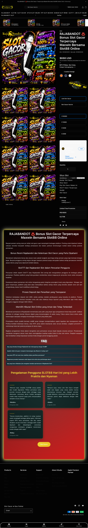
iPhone (6, 481)
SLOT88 (13, 13)
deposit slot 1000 (26, 297)
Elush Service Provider (27, 484)
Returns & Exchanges (42, 481)
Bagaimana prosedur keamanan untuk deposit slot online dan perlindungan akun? (29, 359)
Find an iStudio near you (58, 478)
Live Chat (79, 526)
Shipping (69, 60)
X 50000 (64, 116)
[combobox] (41, 7)
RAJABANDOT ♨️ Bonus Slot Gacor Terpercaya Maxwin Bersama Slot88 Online (44, 1)
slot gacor (34, 243)
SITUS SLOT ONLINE (33, 13)
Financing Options (25, 487)
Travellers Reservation (27, 493)
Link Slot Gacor (66, 98)
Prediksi (61, 526)
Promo (9, 526)
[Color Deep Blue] (65, 75)
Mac (5, 474)
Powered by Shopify (78, 514)
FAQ (37, 487)
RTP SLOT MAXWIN (47, 13)
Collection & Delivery (42, 478)
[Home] (7, 7)
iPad (5, 478)
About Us (55, 474)
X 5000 (63, 128)
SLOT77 (71, 13)
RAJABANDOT (5, 13)
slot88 (32, 321)
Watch (6, 484)
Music (6, 487)
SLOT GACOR (21, 13)
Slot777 (6, 493)
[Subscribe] (31, 511)
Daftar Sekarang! (66, 1)
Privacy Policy (40, 490)
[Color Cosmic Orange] (61, 75)
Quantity (62, 165)
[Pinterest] (66, 225)
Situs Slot (7, 497)
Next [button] (86, 1)
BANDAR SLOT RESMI (61, 13)
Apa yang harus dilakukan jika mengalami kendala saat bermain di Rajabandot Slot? (29, 363)
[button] (5, 13)
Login (26, 526)
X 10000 (64, 122)
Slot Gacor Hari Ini (67, 104)
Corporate (23, 478)
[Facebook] (61, 225)
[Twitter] (64, 225)
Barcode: (73, 52)
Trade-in (22, 490)
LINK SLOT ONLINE (81, 13)
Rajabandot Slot (37, 272)
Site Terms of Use (41, 493)
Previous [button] (2, 1)
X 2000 (63, 134)
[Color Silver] (70, 75)
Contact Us (39, 484)
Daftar (44, 526)
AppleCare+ (23, 474)
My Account (39, 474)
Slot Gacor (44, 444)
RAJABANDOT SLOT (7, 15)
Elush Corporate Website (59, 486)
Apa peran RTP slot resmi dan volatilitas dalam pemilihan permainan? (26, 355)
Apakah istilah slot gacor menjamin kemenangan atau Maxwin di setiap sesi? (27, 351)
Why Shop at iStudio (58, 483)
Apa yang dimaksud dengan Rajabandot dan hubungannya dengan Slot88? (27, 346)
